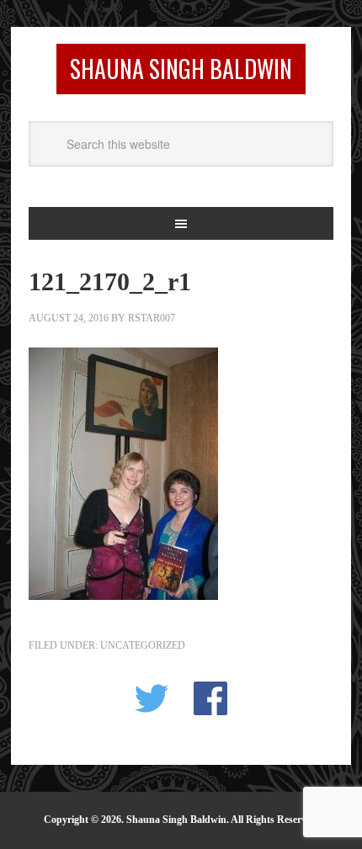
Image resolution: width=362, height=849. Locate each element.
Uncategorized (142, 645)
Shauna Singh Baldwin (181, 68)
